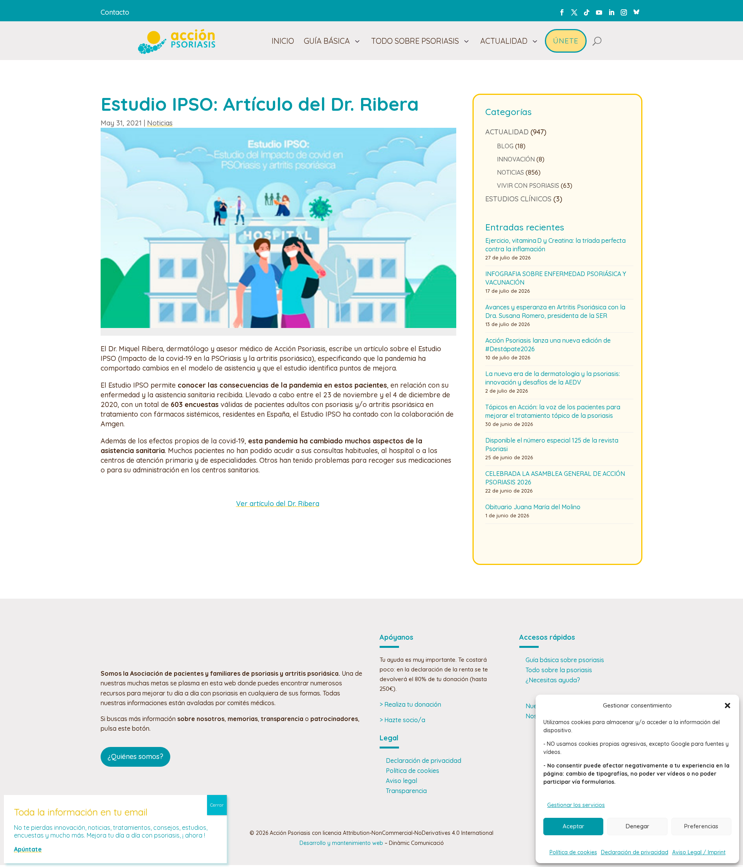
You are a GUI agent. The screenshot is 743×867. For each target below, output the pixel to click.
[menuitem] (283, 41)
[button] (727, 705)
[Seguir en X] (574, 12)
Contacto (115, 12)
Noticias (160, 122)
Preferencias (701, 826)
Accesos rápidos (547, 637)
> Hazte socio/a (402, 720)
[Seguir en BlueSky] (636, 11)
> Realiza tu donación (410, 704)
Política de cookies (573, 852)
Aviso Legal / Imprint (699, 852)
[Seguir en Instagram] (624, 12)
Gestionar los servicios (576, 805)
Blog (505, 146)
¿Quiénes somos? (135, 756)
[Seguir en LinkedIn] (611, 12)
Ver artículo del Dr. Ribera (277, 503)
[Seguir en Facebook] (562, 12)
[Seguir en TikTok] (586, 12)
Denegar (637, 826)
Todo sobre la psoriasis (559, 670)
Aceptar (573, 826)
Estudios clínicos (518, 198)
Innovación (516, 159)
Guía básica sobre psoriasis (565, 660)
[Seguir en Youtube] (599, 12)
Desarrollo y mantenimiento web (341, 843)
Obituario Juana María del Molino (532, 507)
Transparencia (406, 791)
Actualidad (507, 131)
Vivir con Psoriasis (528, 185)
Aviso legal (401, 781)
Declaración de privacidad (634, 852)
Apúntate (28, 849)
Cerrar (217, 805)
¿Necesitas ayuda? (553, 680)
